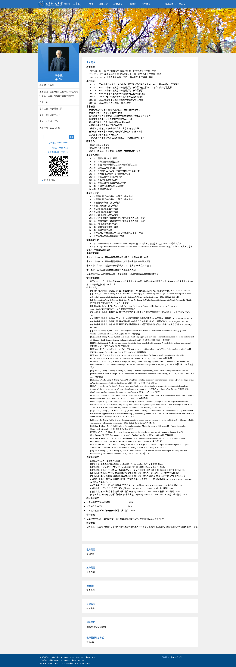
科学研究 (103, 4)
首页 (91, 4)
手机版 (164, 657)
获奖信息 (132, 4)
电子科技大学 (176, 657)
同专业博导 (49, 180)
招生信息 (146, 4)
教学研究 (117, 4)
